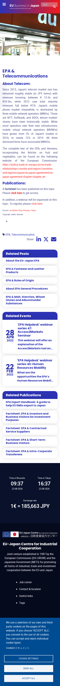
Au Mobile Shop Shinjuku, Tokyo (23, 210)
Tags (22, 603)
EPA (8, 234)
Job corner (25, 582)
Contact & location (30, 589)
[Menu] (6, 5)
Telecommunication (23, 234)
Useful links (26, 596)
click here (36, 204)
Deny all (28, 668)
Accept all (28, 678)
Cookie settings (28, 658)
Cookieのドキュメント (17, 647)
